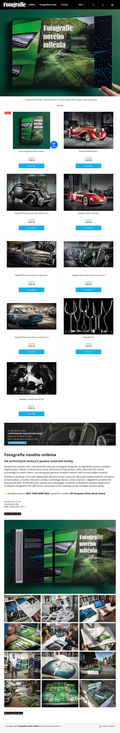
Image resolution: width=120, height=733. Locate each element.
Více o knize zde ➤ (12, 514)
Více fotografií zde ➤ (13, 713)
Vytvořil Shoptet (108, 726)
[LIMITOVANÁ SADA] (60, 433)
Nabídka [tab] (60, 105)
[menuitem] (31, 4)
